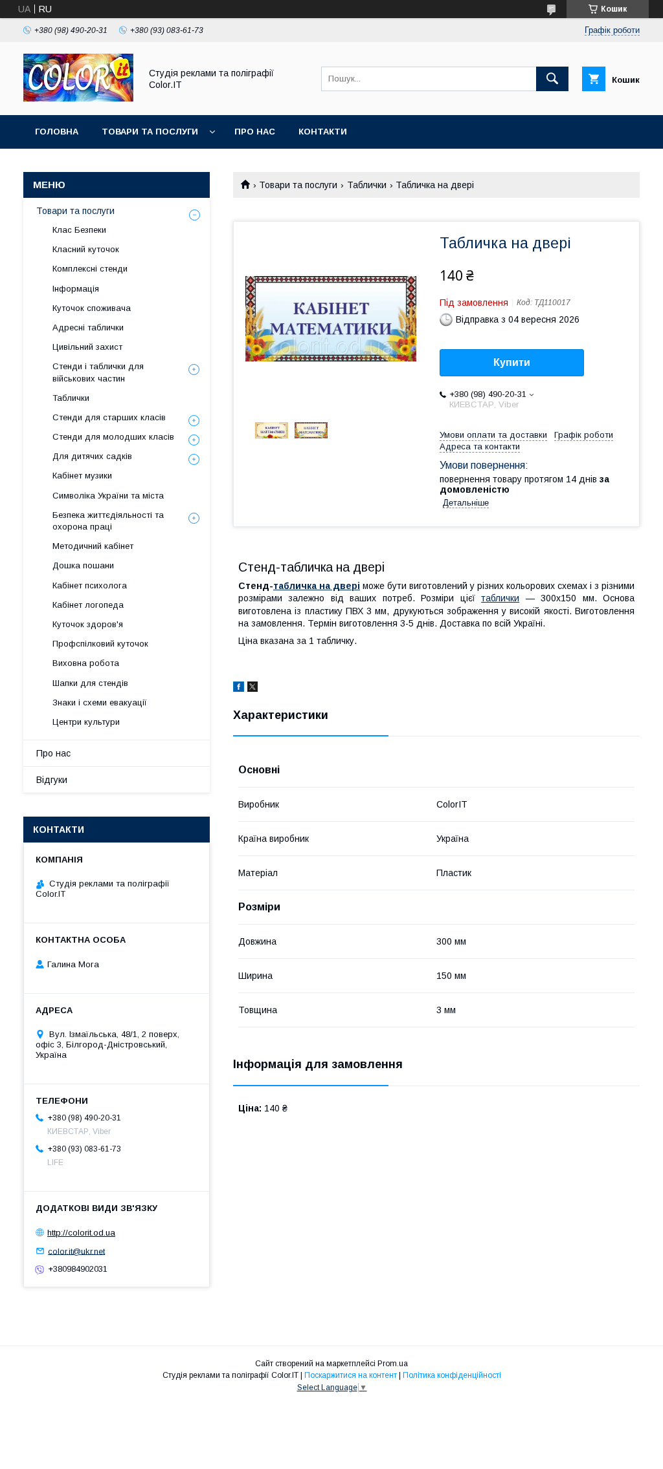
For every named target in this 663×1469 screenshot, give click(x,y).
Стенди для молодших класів (113, 437)
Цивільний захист (87, 347)
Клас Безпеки (79, 230)
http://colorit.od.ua (81, 1233)
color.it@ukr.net (76, 1251)
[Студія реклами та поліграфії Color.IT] (78, 98)
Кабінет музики (82, 475)
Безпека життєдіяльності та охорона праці (108, 520)
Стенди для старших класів (109, 417)
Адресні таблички (88, 327)
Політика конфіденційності (452, 1375)
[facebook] (238, 688)
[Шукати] (552, 79)
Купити (511, 362)
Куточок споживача (91, 308)
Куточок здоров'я (87, 624)
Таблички (367, 185)
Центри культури (86, 722)
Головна (56, 131)
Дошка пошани (83, 565)
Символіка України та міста (108, 495)
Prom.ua (392, 1363)
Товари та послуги (150, 131)
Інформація (75, 289)
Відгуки (51, 780)
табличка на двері (316, 586)
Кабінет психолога (89, 585)
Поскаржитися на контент (350, 1375)
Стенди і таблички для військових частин (98, 372)
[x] (252, 688)
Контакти (322, 131)
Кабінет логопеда (88, 605)
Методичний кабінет (92, 546)
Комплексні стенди (90, 268)
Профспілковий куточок (100, 644)
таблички (500, 598)
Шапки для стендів (90, 683)
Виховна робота (85, 663)
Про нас (254, 131)
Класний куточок (85, 249)
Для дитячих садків (92, 456)
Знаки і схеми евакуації (99, 702)
